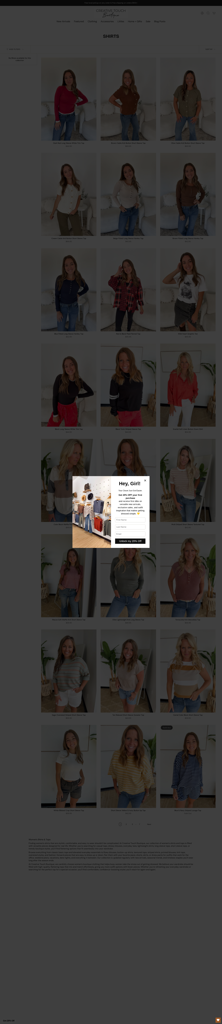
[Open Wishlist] (218, 1020)
